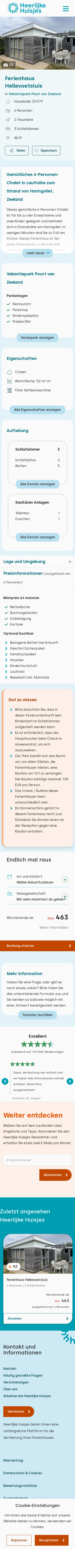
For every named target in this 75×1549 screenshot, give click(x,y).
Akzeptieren (49, 1540)
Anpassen (19, 1540)
